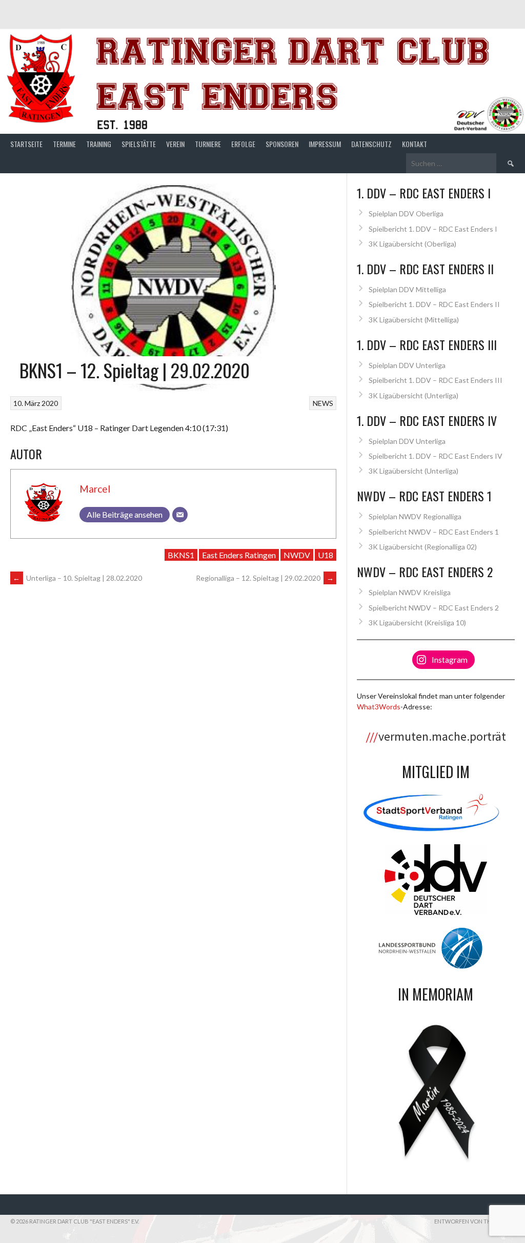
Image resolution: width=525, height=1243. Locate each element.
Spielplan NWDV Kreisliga (410, 592)
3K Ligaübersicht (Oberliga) (412, 243)
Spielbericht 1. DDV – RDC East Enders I (433, 229)
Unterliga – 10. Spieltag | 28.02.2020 (77, 578)
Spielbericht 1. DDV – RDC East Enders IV (435, 456)
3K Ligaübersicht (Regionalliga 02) (423, 546)
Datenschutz (371, 143)
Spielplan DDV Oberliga (406, 213)
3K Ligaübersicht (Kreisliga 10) (417, 622)
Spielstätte (139, 143)
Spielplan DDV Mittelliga (407, 289)
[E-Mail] (180, 514)
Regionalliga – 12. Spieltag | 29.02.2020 (265, 578)
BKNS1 (181, 555)
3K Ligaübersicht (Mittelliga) (414, 319)
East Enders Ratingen (239, 555)
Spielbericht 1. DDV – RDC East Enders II (434, 304)
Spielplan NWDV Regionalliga (415, 516)
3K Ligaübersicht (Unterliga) (413, 395)
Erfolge (243, 143)
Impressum (325, 143)
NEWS (323, 403)
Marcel (94, 489)
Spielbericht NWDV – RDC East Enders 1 (434, 531)
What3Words (378, 706)
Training (98, 143)
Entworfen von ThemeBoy (474, 1221)
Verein (175, 143)
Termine (64, 143)
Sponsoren (282, 143)
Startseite (26, 143)
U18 (325, 555)
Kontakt (414, 143)
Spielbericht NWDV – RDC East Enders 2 (434, 607)
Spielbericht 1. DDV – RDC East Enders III (435, 380)
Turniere (208, 143)
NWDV (297, 555)
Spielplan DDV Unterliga (407, 365)
